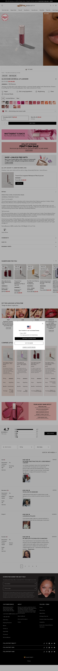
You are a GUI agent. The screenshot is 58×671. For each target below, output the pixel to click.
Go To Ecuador (29, 343)
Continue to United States (29, 338)
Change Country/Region (29, 347)
